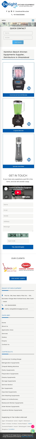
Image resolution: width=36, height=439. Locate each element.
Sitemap (31, 436)
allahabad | (27, 421)
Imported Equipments (9, 392)
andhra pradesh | (23, 423)
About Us (5, 326)
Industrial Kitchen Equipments (12, 410)
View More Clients (18, 278)
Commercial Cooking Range (11, 359)
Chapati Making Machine (10, 366)
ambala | (9, 423)
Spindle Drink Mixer (18, 166)
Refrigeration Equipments (10, 363)
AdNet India (25, 436)
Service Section (7, 385)
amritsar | (15, 423)
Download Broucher (22, 11)
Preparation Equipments (10, 374)
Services (5, 333)
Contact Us (5, 344)
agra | (3, 421)
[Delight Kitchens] (18, 4)
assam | (16, 426)
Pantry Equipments (8, 370)
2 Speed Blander (18, 131)
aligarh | (21, 421)
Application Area (7, 330)
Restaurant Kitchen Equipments (12, 403)
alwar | (4, 423)
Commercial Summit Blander (18, 95)
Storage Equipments (9, 381)
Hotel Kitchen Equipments (10, 406)
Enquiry (4, 341)
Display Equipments (8, 377)
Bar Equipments (7, 388)
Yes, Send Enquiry (18, 247)
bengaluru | (5, 429)
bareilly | (30, 426)
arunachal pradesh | (7, 426)
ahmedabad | (10, 421)
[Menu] (33, 20)
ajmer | (16, 421)
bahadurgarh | (23, 426)
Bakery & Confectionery (10, 399)
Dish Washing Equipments (11, 395)
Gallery (4, 337)
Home (4, 323)
